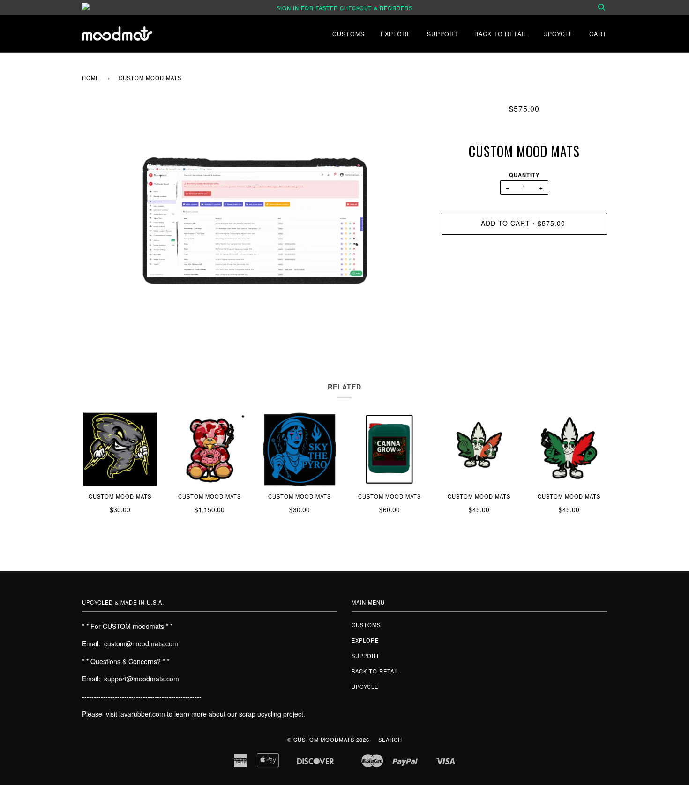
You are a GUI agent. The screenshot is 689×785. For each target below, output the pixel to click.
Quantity (524, 175)
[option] (254, 221)
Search (390, 739)
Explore (396, 33)
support (442, 33)
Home (90, 78)
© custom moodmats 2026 (328, 739)
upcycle (558, 33)
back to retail (500, 33)
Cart (598, 33)
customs (348, 33)
